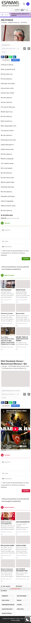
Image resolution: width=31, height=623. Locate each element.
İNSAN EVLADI (20, 290)
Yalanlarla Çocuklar (7, 313)
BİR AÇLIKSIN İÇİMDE (7, 545)
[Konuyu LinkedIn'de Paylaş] (14, 57)
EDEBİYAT (10, 22)
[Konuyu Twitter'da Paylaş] (6, 57)
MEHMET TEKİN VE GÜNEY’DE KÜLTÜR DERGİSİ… (22, 338)
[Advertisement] (15, 606)
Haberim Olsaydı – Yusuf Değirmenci (6, 523)
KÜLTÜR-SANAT (12, 366)
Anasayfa (4, 22)
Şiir (18, 22)
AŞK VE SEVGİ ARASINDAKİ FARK (22, 570)
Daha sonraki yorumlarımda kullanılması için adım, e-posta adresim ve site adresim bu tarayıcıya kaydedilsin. (15, 253)
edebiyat (9, 218)
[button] (27, 619)
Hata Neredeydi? (6, 290)
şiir (20, 450)
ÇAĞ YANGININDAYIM (23, 522)
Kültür (12, 218)
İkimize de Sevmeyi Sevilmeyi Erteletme (7, 570)
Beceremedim (20, 313)
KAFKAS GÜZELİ (21, 545)
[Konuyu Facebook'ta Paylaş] (2, 57)
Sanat (18, 218)
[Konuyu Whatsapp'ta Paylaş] (10, 57)
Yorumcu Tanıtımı (25, 366)
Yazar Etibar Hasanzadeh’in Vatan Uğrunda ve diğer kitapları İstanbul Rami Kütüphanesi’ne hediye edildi (8, 341)
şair (15, 218)
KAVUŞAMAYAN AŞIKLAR (18, 14)
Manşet (15, 22)
